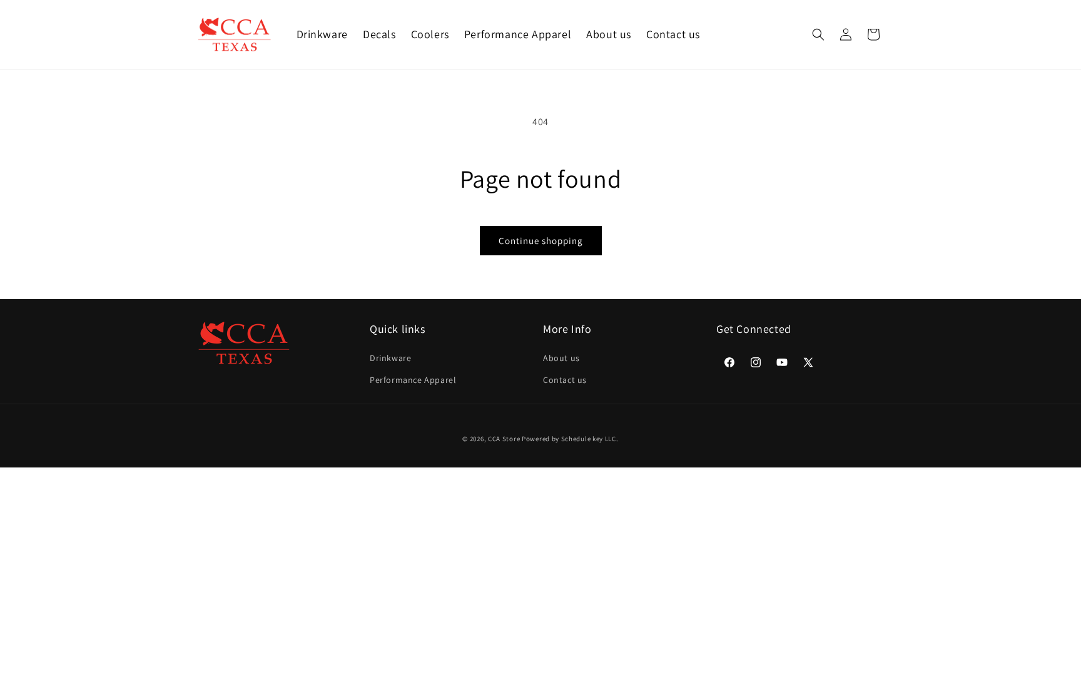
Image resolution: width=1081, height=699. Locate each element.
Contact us (565, 379)
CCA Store (504, 438)
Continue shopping (541, 241)
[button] (818, 34)
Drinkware (390, 358)
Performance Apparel (413, 379)
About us (561, 358)
